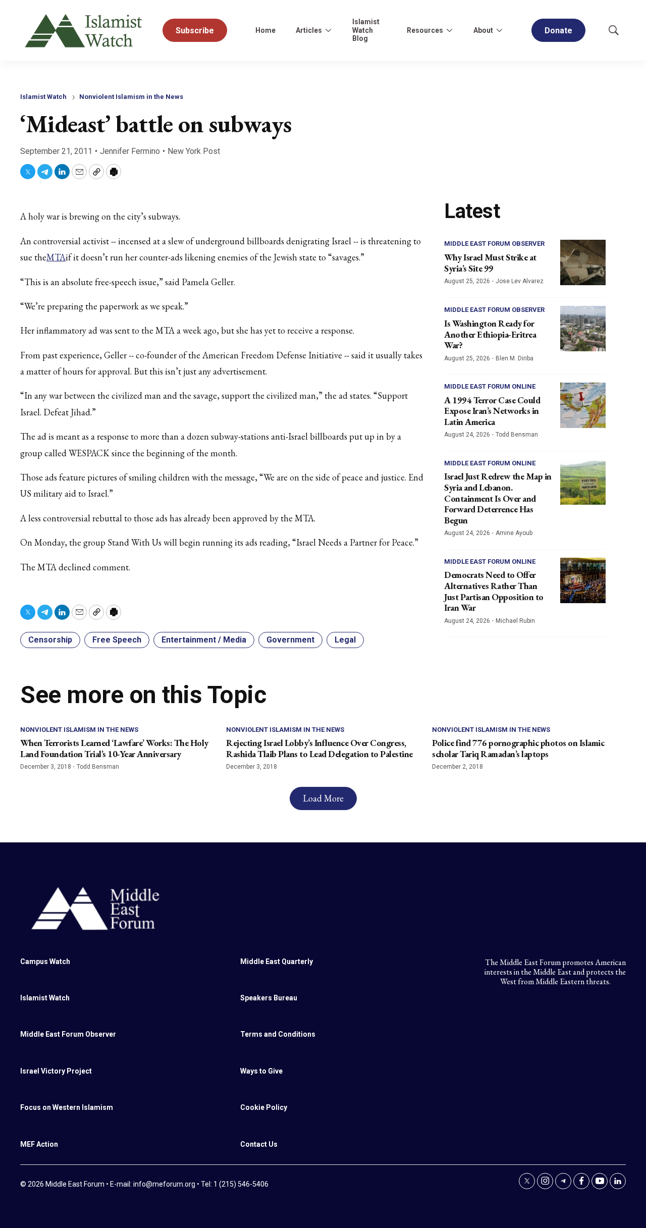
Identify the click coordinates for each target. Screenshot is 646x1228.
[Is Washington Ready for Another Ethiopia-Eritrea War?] (583, 328)
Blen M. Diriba (514, 358)
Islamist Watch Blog (366, 30)
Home (265, 30)
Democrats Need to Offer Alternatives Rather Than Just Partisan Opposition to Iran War (494, 591)
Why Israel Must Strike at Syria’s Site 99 (490, 262)
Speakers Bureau (268, 998)
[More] (328, 30)
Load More (323, 798)
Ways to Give (261, 1071)
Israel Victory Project (56, 1071)
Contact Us (259, 1144)
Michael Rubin (515, 620)
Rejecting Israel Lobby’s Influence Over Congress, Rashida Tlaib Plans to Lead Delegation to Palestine (319, 748)
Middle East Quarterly (276, 961)
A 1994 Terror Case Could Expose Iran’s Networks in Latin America (492, 411)
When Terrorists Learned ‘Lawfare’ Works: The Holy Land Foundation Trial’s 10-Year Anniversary (114, 748)
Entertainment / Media (204, 640)
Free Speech (116, 640)
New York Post (194, 151)
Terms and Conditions (277, 1034)
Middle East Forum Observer (494, 243)
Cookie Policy (263, 1107)
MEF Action (39, 1144)
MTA (56, 257)
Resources (425, 30)
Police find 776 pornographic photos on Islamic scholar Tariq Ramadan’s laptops (518, 748)
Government (290, 640)
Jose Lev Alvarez (520, 281)
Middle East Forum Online (489, 386)
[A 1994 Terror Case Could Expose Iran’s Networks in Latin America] (583, 405)
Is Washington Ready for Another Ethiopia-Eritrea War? (490, 334)
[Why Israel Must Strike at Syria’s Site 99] (583, 262)
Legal (345, 640)
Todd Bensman (517, 434)
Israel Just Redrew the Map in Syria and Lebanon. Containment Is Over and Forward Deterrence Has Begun (498, 497)
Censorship (50, 640)
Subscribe (195, 30)
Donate (558, 30)
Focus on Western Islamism (66, 1107)
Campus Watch (45, 961)
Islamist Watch (43, 96)
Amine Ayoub (514, 533)
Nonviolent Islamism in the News (131, 96)
